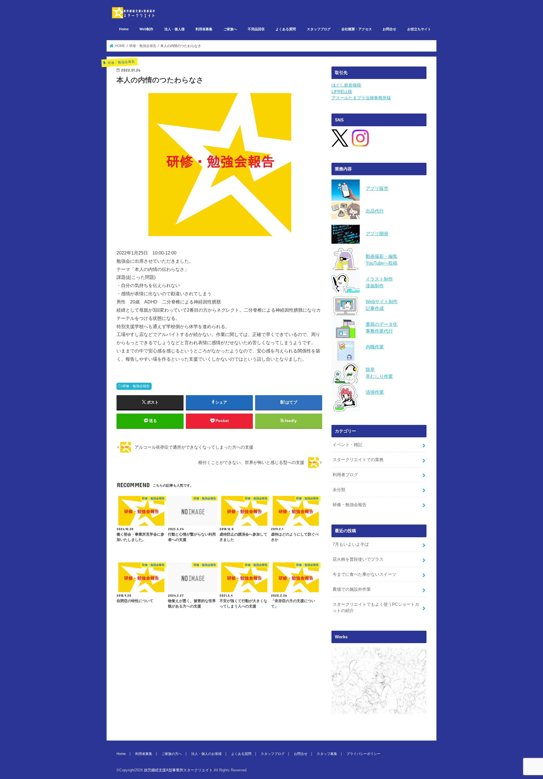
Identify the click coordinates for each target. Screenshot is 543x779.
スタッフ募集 (327, 754)
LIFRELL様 (341, 91)
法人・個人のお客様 (206, 754)
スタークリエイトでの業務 (358, 459)
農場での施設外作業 (352, 589)
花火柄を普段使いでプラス (358, 559)
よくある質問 (285, 29)
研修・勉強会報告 (136, 386)
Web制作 (146, 29)
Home (124, 29)
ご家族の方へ (171, 754)
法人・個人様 (174, 29)
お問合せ (389, 29)
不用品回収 (256, 29)
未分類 (339, 489)
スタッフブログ (319, 29)
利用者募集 (203, 29)
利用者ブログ (345, 474)
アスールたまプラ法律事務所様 (361, 98)
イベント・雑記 (347, 444)
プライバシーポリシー (363, 754)
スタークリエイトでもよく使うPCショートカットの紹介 (376, 607)
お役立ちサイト (419, 29)
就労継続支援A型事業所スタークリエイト (178, 770)
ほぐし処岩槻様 (346, 85)
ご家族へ (230, 29)
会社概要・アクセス (356, 29)
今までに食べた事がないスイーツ (364, 574)
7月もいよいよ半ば (351, 544)
